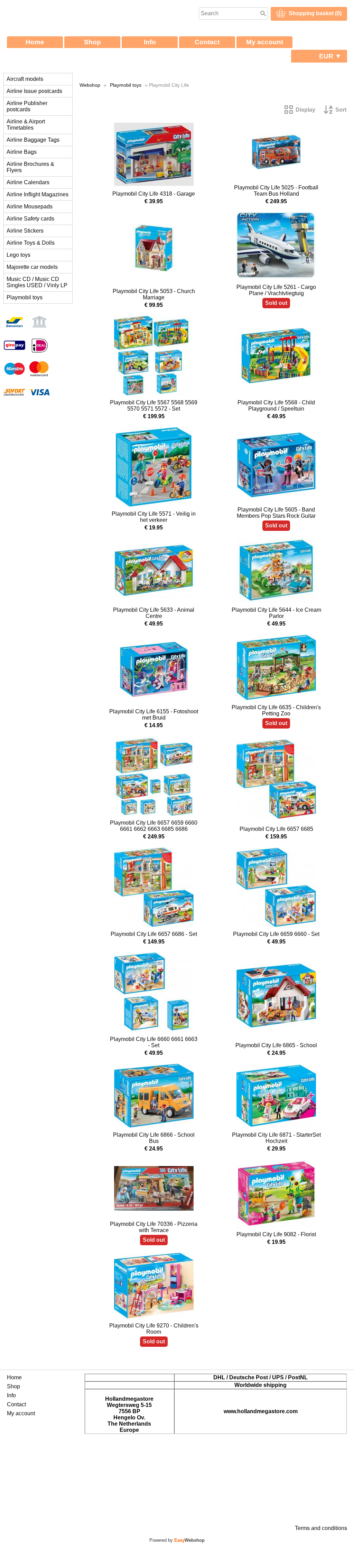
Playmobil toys (25, 297)
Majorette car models (32, 267)
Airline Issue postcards (34, 91)
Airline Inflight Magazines (37, 194)
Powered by (177, 1540)
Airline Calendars (28, 182)
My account (264, 42)
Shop (92, 42)
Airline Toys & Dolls (31, 243)
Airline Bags (22, 152)
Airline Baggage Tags (33, 140)
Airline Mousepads (30, 206)
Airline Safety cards (30, 219)
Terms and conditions (321, 1528)
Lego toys (18, 255)
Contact (207, 42)
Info (150, 42)
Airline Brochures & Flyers (30, 167)
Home (35, 42)
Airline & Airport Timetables (26, 125)
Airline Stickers (25, 231)
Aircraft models (25, 79)
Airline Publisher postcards (27, 106)
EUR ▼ (330, 56)
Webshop (90, 85)
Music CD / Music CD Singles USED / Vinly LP (37, 282)
